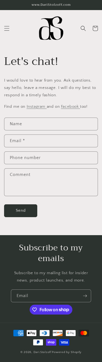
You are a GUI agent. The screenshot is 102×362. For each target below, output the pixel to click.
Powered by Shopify (67, 352)
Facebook (70, 106)
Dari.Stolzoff (42, 352)
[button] (7, 28)
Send (21, 210)
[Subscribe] (85, 295)
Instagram (37, 106)
